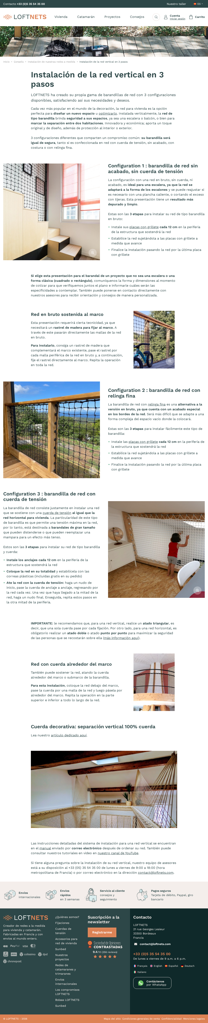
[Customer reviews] (105, 945)
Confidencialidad (171, 1018)
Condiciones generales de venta (141, 1018)
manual (45, 848)
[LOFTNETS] (24, 17)
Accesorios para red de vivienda (66, 941)
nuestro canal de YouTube (118, 853)
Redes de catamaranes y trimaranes (65, 969)
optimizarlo (108, 113)
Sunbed (60, 949)
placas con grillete (144, 227)
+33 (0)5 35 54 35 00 (31, 3)
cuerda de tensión (57, 513)
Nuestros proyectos (62, 957)
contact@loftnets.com (155, 873)
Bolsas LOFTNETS (67, 999)
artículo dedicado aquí (69, 735)
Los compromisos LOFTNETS (67, 992)
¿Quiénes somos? (67, 917)
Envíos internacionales (66, 981)
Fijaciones (62, 922)
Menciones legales (194, 1018)
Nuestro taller (176, 3)
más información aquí (121, 638)
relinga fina (157, 404)
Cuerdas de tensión (63, 931)
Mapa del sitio (112, 1018)
